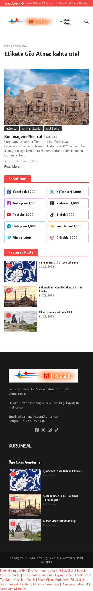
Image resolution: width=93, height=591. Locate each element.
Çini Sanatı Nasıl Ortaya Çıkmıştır (58, 262)
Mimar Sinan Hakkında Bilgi (55, 312)
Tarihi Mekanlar (32, 128)
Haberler (12, 128)
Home (8, 45)
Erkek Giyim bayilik (12, 570)
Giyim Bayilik (63, 575)
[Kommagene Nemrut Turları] (46, 97)
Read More (12, 166)
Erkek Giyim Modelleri (53, 579)
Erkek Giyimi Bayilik (72, 570)
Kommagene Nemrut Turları (30, 136)
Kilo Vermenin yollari (42, 570)
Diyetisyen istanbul (75, 584)
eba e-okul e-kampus (37, 575)
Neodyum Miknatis (13, 589)
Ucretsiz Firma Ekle (46, 584)
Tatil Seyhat (53, 128)
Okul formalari (10, 575)
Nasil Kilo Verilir (24, 579)
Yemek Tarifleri (20, 584)
